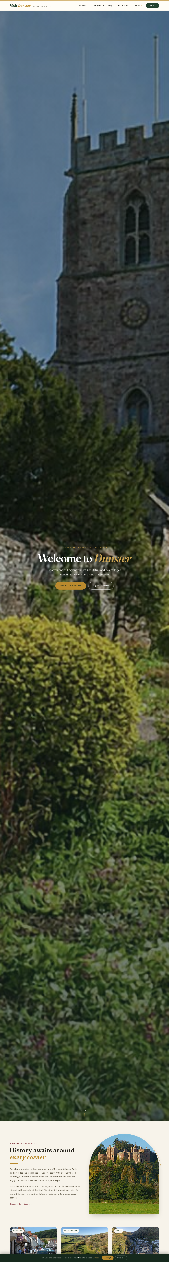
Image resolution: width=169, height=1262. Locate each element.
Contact (152, 5)
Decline (121, 1258)
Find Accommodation (70, 586)
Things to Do (98, 5)
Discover (83, 5)
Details (96, 1258)
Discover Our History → (21, 1204)
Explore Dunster (101, 586)
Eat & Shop (125, 5)
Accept (107, 1258)
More (138, 5)
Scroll (84, 1110)
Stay (111, 5)
